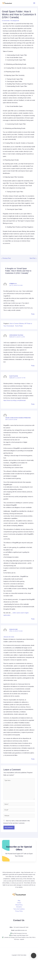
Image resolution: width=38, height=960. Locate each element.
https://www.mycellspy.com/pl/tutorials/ (14, 400)
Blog (19, 900)
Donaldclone (13, 629)
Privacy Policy (19, 911)
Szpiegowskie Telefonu (16, 335)
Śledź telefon (13, 376)
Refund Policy (19, 904)
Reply (33, 314)
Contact (19, 902)
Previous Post (6, 258)
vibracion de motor (8, 637)
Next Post (33, 258)
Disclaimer (19, 907)
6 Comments (5, 20)
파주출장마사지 (13, 283)
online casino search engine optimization (18, 417)
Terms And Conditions (19, 909)
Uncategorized (15, 20)
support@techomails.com (21, 930)
